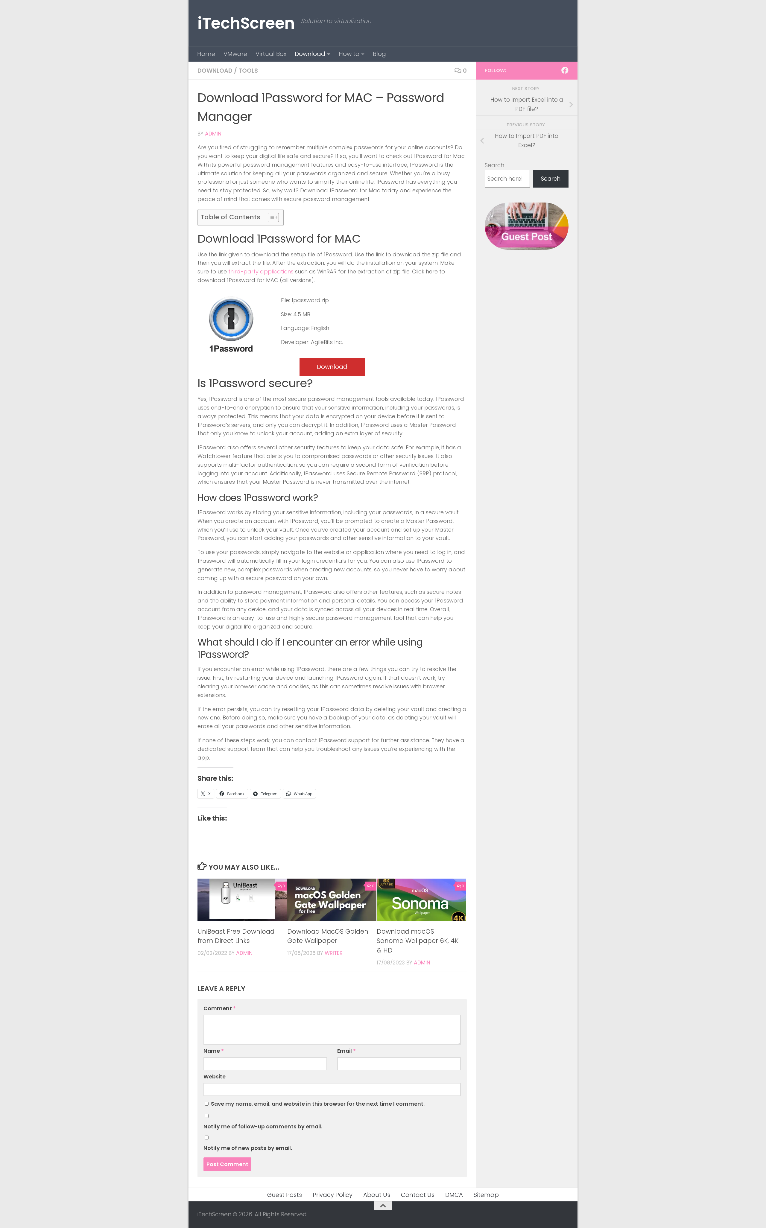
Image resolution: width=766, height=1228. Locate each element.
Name (213, 1050)
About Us (376, 1195)
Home (206, 54)
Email (346, 1050)
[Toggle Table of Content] (270, 217)
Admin (213, 133)
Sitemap (486, 1195)
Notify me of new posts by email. (247, 1148)
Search (494, 165)
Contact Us (417, 1195)
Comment (219, 1008)
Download (310, 54)
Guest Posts (284, 1195)
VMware (235, 54)
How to (349, 54)
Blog (379, 54)
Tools (248, 70)
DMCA (454, 1195)
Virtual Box (271, 54)
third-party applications (260, 271)
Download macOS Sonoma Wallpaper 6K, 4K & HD (417, 941)
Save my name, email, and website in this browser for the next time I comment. (318, 1103)
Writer (334, 953)
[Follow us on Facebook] (565, 70)
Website (214, 1076)
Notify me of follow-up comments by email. (262, 1126)
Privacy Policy (332, 1195)
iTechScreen (246, 23)
